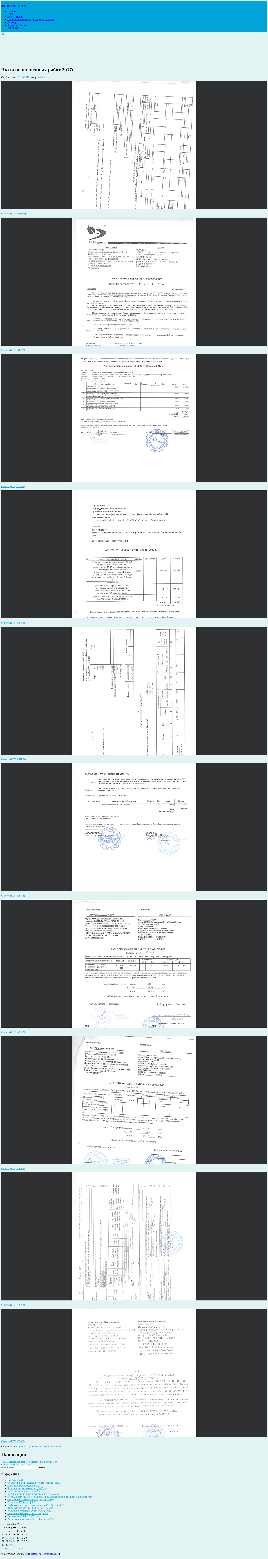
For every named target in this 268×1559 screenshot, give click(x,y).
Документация (15, 16)
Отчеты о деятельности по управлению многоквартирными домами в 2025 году (49, 1496)
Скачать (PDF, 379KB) (13, 895)
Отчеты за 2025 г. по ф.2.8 (21, 1502)
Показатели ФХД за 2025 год (22, 1516)
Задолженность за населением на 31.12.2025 (30, 1508)
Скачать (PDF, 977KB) (13, 486)
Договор (11, 22)
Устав (10, 14)
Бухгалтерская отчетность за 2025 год (27, 1488)
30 (10, 1544)
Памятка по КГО (16, 1480)
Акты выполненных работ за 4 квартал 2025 (30, 1519)
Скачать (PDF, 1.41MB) (13, 759)
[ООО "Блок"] (77, 62)
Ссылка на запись (51, 1446)
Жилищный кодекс (17, 25)
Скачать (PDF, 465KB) (13, 1441)
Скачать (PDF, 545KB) (13, 1032)
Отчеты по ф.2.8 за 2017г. (15, 1464)
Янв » (20, 1548)
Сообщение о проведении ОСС (24, 1485)
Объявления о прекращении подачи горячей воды (33, 1482)
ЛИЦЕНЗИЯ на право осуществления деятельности (29, 1461)
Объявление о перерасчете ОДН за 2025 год (30, 1499)
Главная (11, 11)
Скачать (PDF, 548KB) (13, 350)
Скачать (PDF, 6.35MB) (13, 213)
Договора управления (29, 1446)
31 (14, 1544)
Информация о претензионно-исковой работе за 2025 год (37, 1505)
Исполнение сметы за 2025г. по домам (27, 1513)
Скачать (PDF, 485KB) (13, 623)
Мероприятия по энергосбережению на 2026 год (33, 1494)
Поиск (4, 1467)
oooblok (41, 77)
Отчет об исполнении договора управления (30, 19)
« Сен (5, 1548)
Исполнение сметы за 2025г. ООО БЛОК (29, 1510)
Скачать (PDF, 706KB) (13, 1305)
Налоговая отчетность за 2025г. (23, 1491)
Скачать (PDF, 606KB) (13, 1168)
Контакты (12, 28)
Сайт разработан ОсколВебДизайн (43, 1553)
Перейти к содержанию (13, 6)
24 (14, 1541)
